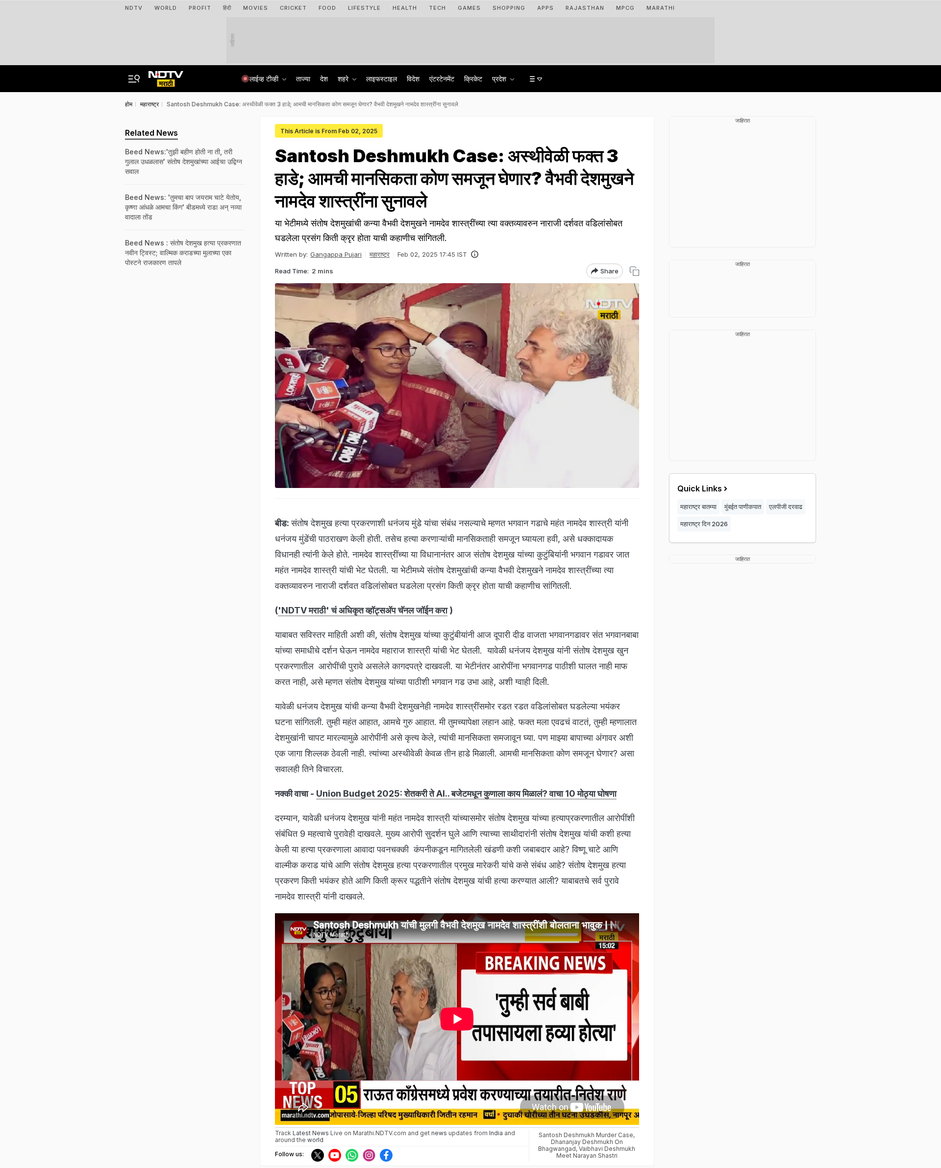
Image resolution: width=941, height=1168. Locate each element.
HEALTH (405, 7)
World (165, 7)
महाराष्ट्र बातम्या (698, 507)
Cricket (293, 7)
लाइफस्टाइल (381, 78)
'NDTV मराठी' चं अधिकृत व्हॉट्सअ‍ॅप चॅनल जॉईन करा (362, 610)
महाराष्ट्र (380, 254)
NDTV (134, 7)
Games (469, 7)
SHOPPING (509, 7)
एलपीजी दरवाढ (785, 507)
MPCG (625, 7)
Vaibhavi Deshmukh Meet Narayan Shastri (596, 1152)
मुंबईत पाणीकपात (742, 507)
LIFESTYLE (364, 7)
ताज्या (303, 78)
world (315, 1140)
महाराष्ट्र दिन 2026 (704, 524)
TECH (437, 7)
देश (324, 78)
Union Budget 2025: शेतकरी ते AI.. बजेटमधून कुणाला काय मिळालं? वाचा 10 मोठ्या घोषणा (466, 793)
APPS (545, 7)
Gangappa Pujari (336, 254)
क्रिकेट (473, 78)
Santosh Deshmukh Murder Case (586, 1135)
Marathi (660, 7)
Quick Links (699, 488)
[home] (166, 76)
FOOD (327, 7)
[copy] (634, 271)
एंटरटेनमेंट (441, 78)
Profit (200, 7)
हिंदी (227, 7)
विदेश (413, 78)
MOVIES (255, 7)
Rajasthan (585, 7)
